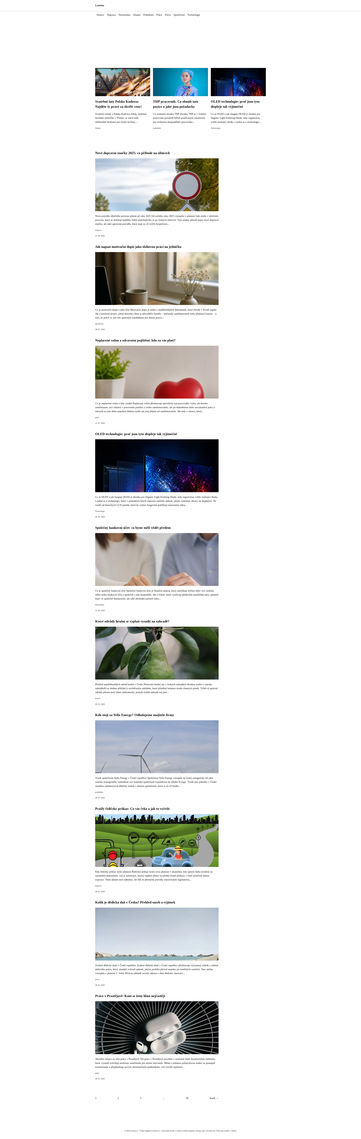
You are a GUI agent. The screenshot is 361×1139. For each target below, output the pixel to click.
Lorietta (99, 5)
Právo (168, 14)
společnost (99, 324)
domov (98, 698)
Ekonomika (124, 14)
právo (97, 979)
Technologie (194, 14)
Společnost (179, 14)
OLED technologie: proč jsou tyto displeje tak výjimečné (136, 434)
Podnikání (148, 14)
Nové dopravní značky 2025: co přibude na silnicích (132, 153)
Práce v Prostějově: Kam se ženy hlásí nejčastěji (130, 996)
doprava (98, 230)
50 (187, 1098)
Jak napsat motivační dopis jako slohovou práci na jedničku (138, 247)
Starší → (214, 1098)
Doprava (111, 14)
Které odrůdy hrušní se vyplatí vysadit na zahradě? (132, 621)
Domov (100, 14)
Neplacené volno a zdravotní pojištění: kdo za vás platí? (135, 340)
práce (97, 417)
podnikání (157, 128)
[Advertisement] (180, 38)
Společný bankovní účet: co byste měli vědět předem (133, 528)
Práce (159, 14)
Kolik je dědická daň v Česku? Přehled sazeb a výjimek (135, 902)
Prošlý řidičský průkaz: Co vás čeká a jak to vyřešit (132, 809)
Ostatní (136, 14)
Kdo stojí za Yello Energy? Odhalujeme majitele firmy (134, 715)
